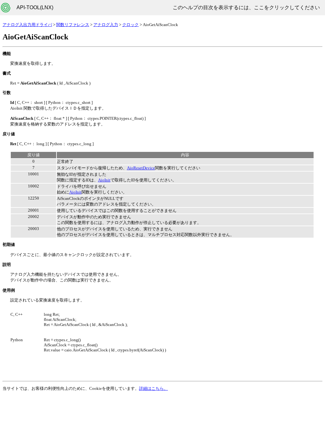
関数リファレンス (72, 24)
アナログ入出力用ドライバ (27, 24)
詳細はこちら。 (153, 388)
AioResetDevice (141, 168)
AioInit (104, 180)
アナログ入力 (105, 24)
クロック (130, 24)
